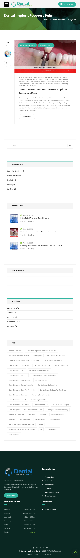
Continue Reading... (27, 221)
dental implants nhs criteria (19, 405)
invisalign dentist (57, 415)
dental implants (41, 380)
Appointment (69, 4)
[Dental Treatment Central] (22, 4)
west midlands (14, 434)
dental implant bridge (53, 77)
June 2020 (11, 313)
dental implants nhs (38, 400)
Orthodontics (49, 485)
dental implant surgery (38, 82)
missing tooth (40, 419)
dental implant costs (16, 370)
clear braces (13, 365)
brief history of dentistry (56, 356)
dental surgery (14, 410)
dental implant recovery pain (64, 20)
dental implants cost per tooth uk (53, 390)
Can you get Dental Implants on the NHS (24, 360)
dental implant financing (18, 375)
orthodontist (55, 419)
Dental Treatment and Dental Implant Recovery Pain (39, 232)
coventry (25, 365)
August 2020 (12, 308)
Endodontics (49, 481)
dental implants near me (56, 82)
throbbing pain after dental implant (22, 429)
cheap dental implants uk (53, 360)
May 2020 (10, 317)
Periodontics (49, 477)
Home (46, 20)
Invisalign (10, 185)
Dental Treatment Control (31, 551)
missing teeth (25, 419)
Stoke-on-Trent (50, 510)
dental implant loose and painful (44, 79)
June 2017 (11, 326)
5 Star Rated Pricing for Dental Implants (34, 218)
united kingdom (52, 429)
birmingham (37, 356)
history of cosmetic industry (57, 410)
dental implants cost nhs (47, 385)
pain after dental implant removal (47, 84)
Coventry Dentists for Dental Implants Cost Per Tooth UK (41, 246)
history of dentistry (16, 415)
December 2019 (12, 322)
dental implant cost (61, 365)
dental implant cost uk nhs (39, 370)
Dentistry (10, 180)
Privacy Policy (47, 554)
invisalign (43, 415)
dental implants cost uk (18, 395)
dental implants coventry (40, 395)
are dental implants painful (34, 77)
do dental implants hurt (33, 410)
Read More (27, 117)
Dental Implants (46, 45)
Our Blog (10, 189)
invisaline (12, 419)
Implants (31, 415)
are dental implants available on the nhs (41, 351)
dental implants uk (41, 405)
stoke (41, 424)
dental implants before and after (21, 385)
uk (41, 429)
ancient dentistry (15, 351)
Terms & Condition (33, 554)
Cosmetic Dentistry (27, 45)
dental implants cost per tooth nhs (22, 390)
